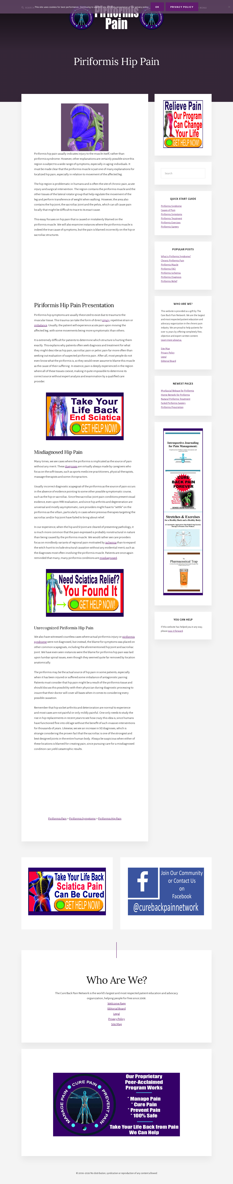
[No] (229, 6)
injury (105, 320)
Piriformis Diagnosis (171, 277)
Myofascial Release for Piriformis (177, 390)
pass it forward (175, 631)
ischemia (110, 542)
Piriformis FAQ (168, 269)
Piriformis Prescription (172, 407)
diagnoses (71, 466)
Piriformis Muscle (169, 264)
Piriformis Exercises (171, 222)
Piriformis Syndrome (171, 206)
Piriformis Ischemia (171, 273)
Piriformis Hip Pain (109, 818)
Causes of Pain (168, 210)
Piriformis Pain (57, 818)
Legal (163, 357)
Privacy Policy (168, 352)
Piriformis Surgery (170, 226)
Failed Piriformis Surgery (173, 403)
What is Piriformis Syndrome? (176, 256)
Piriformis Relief (169, 281)
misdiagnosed (108, 558)
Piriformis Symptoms (82, 818)
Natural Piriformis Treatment (175, 399)
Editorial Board (168, 361)
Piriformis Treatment (171, 218)
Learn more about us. (171, 340)
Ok (157, 7)
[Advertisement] (85, 264)
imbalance (40, 325)
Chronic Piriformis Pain (172, 260)
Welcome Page (116, 1003)
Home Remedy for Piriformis (175, 395)
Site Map (165, 348)
